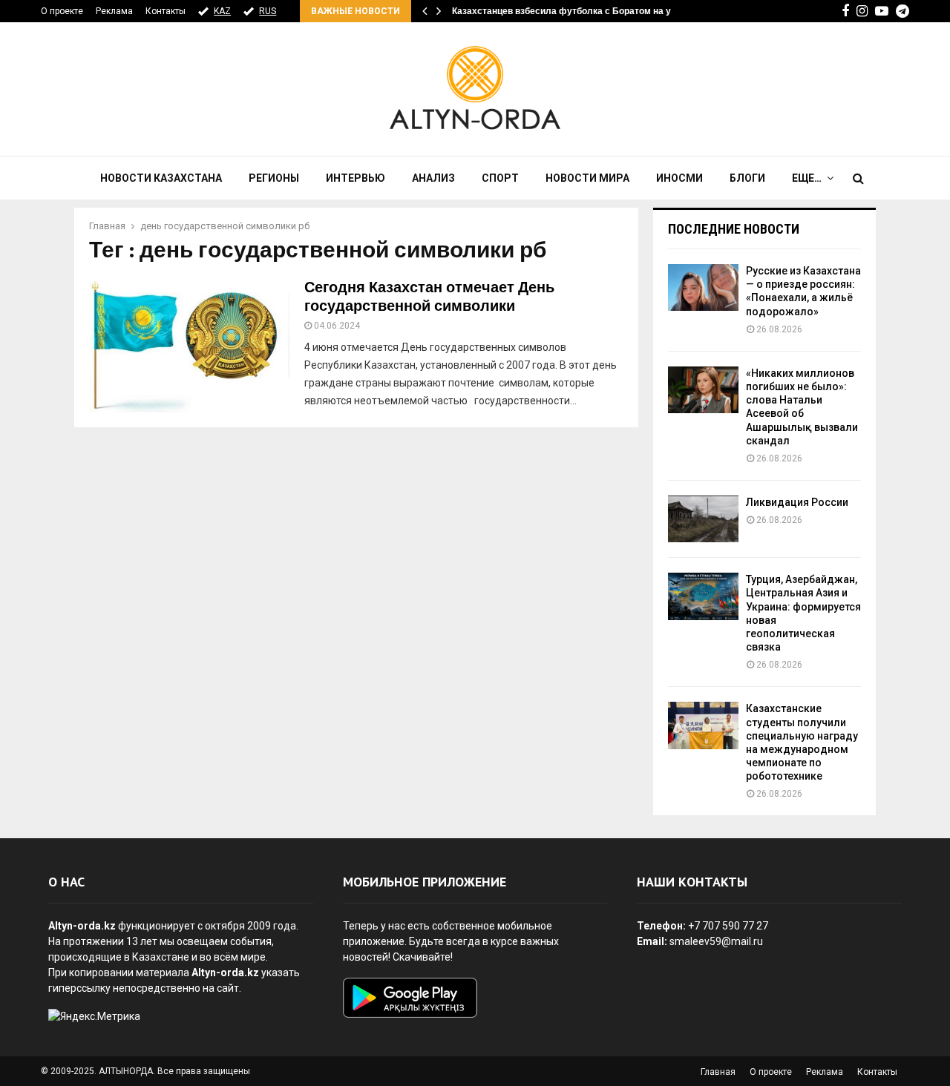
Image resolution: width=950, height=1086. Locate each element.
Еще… (807, 178)
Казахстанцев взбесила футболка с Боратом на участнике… (585, 11)
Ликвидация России (797, 502)
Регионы (274, 178)
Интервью (355, 178)
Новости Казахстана (161, 178)
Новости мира (587, 178)
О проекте (62, 11)
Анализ (433, 178)
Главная (718, 1072)
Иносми (679, 178)
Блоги (747, 178)
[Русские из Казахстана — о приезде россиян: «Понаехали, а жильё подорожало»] (703, 287)
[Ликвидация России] (703, 519)
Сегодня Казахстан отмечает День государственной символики (429, 297)
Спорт (500, 178)
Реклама (114, 11)
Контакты (165, 11)
